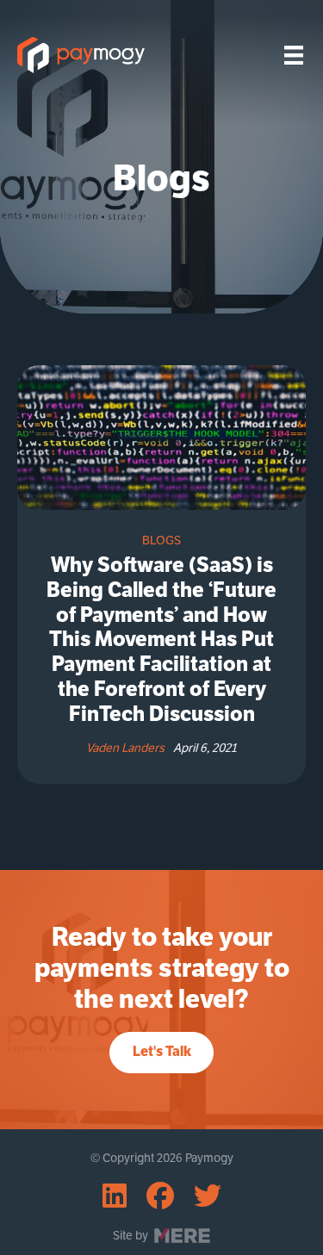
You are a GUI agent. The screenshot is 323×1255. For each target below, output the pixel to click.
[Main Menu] (293, 55)
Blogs (161, 540)
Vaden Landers (125, 747)
